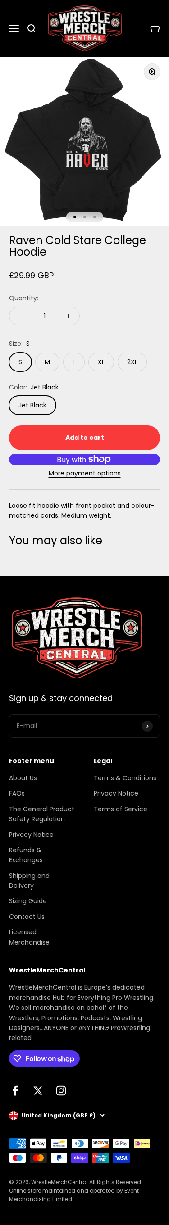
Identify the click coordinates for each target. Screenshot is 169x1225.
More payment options (85, 473)
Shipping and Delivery (29, 880)
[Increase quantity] (68, 316)
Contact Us (27, 916)
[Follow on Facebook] (15, 1091)
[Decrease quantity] (20, 316)
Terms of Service (120, 809)
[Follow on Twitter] (38, 1091)
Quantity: (23, 298)
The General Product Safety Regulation (41, 814)
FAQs (17, 793)
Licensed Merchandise (29, 936)
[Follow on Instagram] (61, 1091)
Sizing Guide (28, 900)
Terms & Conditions (125, 777)
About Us (23, 777)
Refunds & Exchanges (26, 854)
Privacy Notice (31, 834)
